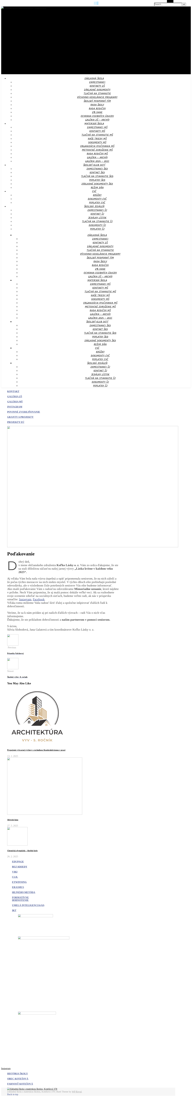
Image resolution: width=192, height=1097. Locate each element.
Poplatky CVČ (97, 203)
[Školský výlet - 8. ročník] (12, 668)
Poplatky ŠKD (97, 180)
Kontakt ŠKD (97, 173)
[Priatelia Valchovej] (12, 645)
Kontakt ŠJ (97, 214)
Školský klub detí (94, 165)
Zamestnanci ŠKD (97, 169)
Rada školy (97, 105)
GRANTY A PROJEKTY (20, 417)
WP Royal (77, 1091)
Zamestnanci (97, 82)
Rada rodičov (97, 109)
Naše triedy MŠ (97, 139)
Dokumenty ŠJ (97, 225)
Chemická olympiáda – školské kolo (22, 850)
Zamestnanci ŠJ (97, 210)
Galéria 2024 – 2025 (97, 161)
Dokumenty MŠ (97, 142)
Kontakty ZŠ (97, 86)
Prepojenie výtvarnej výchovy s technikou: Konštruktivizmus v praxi (36, 750)
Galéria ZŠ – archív (97, 120)
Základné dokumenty (97, 90)
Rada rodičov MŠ (97, 154)
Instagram (25, 599)
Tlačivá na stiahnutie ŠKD (97, 176)
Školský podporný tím (97, 101)
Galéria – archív (97, 157)
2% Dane (97, 112)
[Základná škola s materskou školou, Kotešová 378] (23, 7)
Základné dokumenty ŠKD (97, 184)
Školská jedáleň (94, 206)
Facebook (39, 599)
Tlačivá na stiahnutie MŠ (97, 135)
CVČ (94, 191)
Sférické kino (12, 820)
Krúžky (97, 195)
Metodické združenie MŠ (97, 150)
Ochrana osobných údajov (97, 116)
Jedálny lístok (97, 218)
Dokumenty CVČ (97, 199)
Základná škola (94, 78)
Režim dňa (97, 188)
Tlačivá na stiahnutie (97, 93)
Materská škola (94, 124)
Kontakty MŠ (97, 131)
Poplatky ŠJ (97, 229)
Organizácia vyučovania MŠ (97, 146)
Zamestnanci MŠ (97, 127)
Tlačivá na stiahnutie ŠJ (97, 221)
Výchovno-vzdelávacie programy (97, 97)
